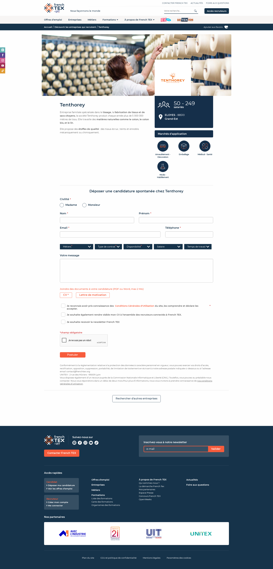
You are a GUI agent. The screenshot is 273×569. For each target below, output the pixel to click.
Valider (216, 448)
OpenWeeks (145, 499)
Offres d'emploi (53, 19)
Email (63, 227)
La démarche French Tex (151, 486)
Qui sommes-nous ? (149, 483)
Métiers (92, 19)
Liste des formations (101, 498)
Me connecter (55, 505)
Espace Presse (146, 492)
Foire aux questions (217, 3)
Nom (63, 213)
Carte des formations (102, 501)
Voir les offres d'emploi (60, 488)
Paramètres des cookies (179, 558)
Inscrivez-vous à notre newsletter (165, 442)
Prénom (144, 213)
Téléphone (172, 227)
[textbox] (108, 247)
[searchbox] (76, 246)
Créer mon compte (58, 502)
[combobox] (76, 246)
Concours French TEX (150, 496)
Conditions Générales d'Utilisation (134, 305)
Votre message (69, 255)
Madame (71, 204)
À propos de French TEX (138, 19)
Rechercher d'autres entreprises (136, 398)
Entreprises (74, 19)
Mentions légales (151, 558)
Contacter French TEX (175, 3)
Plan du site (88, 558)
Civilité (64, 199)
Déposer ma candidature (61, 485)
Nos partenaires (147, 489)
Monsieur (94, 204)
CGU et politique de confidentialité (118, 558)
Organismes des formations (105, 505)
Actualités (197, 3)
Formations (109, 19)
